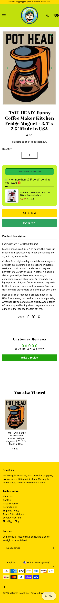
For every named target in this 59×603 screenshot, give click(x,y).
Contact (7, 500)
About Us (8, 496)
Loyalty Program (12, 517)
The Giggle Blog (11, 521)
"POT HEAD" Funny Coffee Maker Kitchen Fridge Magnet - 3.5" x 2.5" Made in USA (16, 438)
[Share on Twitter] (33, 316)
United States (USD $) (38, 562)
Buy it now (29, 222)
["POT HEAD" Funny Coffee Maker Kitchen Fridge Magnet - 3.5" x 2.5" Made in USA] (16, 414)
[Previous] (7, 67)
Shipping (16, 142)
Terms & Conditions (13, 514)
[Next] (51, 67)
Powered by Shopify (41, 593)
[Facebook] (4, 587)
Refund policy (10, 507)
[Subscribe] (52, 548)
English (11, 562)
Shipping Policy (11, 510)
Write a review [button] (29, 357)
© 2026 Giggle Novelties (16, 593)
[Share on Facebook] (28, 316)
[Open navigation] (3, 15)
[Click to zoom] (51, 35)
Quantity (7, 149)
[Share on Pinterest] (39, 316)
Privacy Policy (10, 503)
